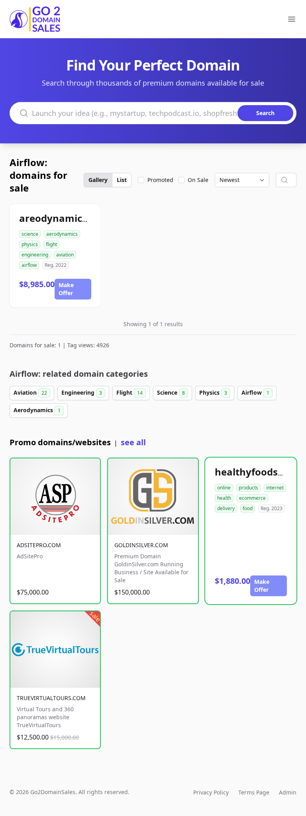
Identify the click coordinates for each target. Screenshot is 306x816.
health (224, 498)
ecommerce (252, 498)
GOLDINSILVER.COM (141, 545)
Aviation (30, 392)
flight (51, 244)
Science (171, 392)
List (122, 180)
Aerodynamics (37, 410)
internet (275, 487)
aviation (65, 254)
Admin (287, 792)
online (224, 487)
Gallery (98, 180)
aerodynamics (62, 234)
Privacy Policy (211, 792)
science (30, 234)
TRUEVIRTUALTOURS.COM (51, 698)
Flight (129, 392)
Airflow (255, 392)
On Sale (198, 180)
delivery (226, 508)
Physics (213, 392)
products (248, 487)
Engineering (81, 392)
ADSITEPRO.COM (39, 545)
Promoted (160, 180)
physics (30, 244)
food (248, 508)
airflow (29, 265)
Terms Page (253, 792)
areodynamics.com (64, 218)
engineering (35, 254)
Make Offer (66, 289)
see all (133, 442)
